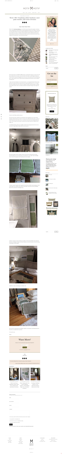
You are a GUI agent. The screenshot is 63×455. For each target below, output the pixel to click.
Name (10, 397)
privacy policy (25, 349)
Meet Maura (9, 442)
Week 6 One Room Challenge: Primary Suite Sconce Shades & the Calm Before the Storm (27, 363)
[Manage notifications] (61, 453)
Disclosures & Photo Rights (53, 439)
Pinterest (30, 449)
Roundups (20, 439)
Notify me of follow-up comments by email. (16, 420)
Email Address (11, 401)
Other (35, 381)
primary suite (24, 355)
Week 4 (29, 26)
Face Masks (20, 442)
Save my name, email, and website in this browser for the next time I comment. (20, 416)
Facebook (33, 449)
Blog (26, 12)
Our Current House (16, 381)
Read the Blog (10, 440)
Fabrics (21, 440)
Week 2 (23, 26)
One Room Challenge (17, 29)
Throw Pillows (21, 441)
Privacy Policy (53, 440)
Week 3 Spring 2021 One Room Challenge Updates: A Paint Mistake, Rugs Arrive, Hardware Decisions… (24, 386)
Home (24, 12)
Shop (39, 12)
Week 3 (26, 26)
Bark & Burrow (21, 443)
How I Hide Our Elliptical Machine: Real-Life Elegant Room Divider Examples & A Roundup (53, 55)
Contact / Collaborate (53, 441)
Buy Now (52, 111)
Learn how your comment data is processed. (27, 426)
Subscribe (9, 441)
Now (20, 381)
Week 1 (20, 26)
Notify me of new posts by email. (15, 422)
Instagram (31, 449)
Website (10, 405)
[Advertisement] (24, 68)
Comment (10, 409)
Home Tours (34, 12)
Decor (29, 12)
